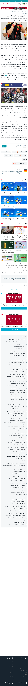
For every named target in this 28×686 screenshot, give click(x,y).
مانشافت (6, 75)
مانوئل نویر (25, 68)
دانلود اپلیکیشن (24, 661)
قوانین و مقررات (11, 273)
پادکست (12, 665)
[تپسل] (1, 84)
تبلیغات (25, 665)
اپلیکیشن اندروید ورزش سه (6, 3)
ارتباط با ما (25, 663)
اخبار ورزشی (11, 663)
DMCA (25, 674)
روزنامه (12, 670)
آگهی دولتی (25, 676)
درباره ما (25, 667)
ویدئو (12, 669)
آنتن (12, 674)
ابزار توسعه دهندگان (23, 669)
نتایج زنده (11, 672)
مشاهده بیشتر (13, 289)
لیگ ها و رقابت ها (10, 667)
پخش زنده (11, 678)
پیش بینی (11, 676)
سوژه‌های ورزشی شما (9, 661)
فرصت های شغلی (23, 670)
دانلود (4, 146)
